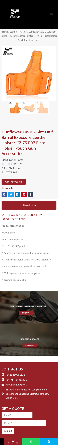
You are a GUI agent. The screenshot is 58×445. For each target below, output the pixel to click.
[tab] (29, 205)
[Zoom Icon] (53, 49)
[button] (4, 194)
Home (5, 31)
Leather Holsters (18, 31)
